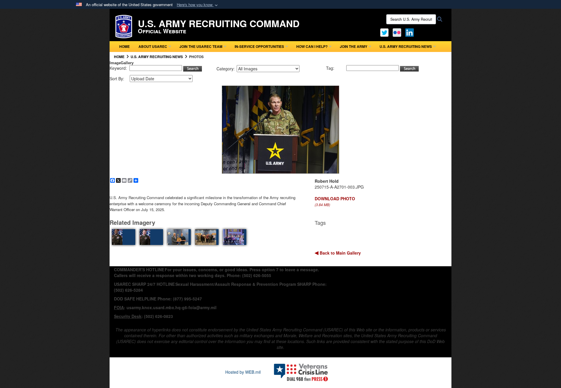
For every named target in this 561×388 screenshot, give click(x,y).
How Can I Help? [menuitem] (312, 46)
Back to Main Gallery (339, 253)
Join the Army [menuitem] (353, 46)
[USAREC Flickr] (397, 32)
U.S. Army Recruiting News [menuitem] (406, 46)
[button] (198, 5)
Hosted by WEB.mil (243, 372)
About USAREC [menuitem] (152, 46)
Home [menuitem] (124, 46)
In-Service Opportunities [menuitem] (259, 46)
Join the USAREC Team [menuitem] (200, 46)
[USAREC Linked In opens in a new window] (410, 32)
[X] (384, 32)
